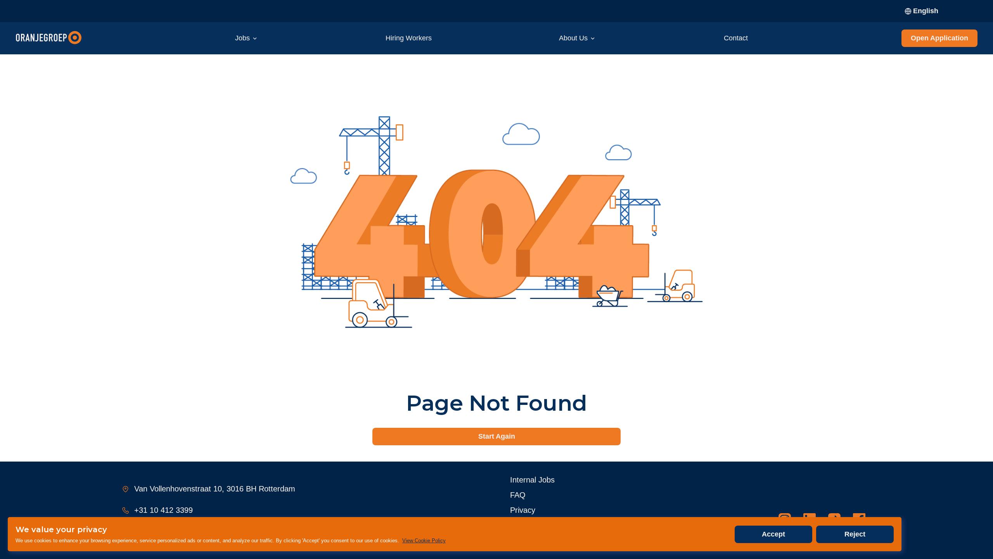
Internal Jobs (532, 480)
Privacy (522, 510)
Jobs (242, 38)
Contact (736, 38)
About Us (573, 38)
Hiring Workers (409, 38)
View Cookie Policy (424, 540)
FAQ (518, 495)
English (925, 11)
